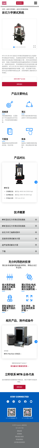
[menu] (35, 3)
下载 (4, 251)
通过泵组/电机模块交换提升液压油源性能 (29, 286)
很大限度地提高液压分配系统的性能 (8, 286)
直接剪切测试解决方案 (11, 238)
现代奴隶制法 (19, 439)
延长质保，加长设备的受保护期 (28, 308)
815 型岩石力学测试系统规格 (13, 219)
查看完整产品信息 (19, 79)
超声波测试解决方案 (10, 245)
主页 (3, 9)
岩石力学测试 (11, 9)
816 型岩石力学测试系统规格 (13, 226)
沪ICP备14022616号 (19, 442)
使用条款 (19, 433)
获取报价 (19, 84)
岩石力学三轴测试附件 (11, 232)
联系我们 (20, 3)
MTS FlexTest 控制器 (12, 354)
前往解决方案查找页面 (19, 366)
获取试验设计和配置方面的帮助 (8, 308)
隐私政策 (19, 430)
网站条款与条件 (19, 436)
